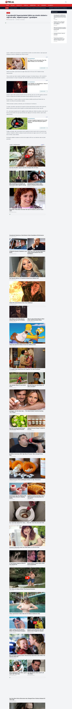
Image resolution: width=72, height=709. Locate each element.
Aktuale (12, 5)
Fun (38, 5)
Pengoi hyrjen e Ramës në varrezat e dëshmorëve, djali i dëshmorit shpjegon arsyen (59, 39)
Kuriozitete (19, 5)
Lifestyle (26, 5)
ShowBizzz (50, 5)
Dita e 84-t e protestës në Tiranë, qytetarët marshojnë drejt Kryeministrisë (24, 7)
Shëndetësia (33, 5)
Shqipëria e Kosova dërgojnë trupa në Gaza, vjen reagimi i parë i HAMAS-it (59, 22)
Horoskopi (43, 5)
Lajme (7, 5)
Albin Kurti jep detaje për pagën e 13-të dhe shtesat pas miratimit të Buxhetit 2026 (60, 28)
